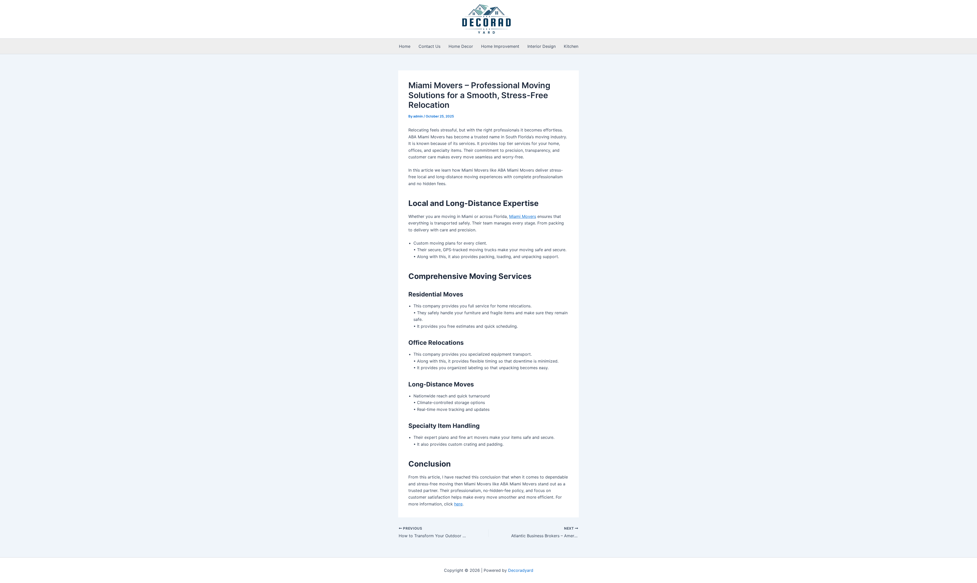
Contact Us (429, 46)
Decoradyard (520, 570)
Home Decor (461, 46)
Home (404, 46)
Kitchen (571, 46)
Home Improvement (500, 46)
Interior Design (541, 46)
